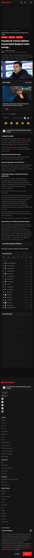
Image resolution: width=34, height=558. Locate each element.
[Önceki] (4, 109)
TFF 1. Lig (3, 423)
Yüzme (3, 510)
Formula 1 (4, 516)
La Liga (3, 437)
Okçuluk (3, 519)
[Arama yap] (21, 2)
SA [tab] (26, 257)
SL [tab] (3, 257)
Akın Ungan (12, 50)
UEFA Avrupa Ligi (5, 445)
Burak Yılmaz (12, 37)
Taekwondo (4, 522)
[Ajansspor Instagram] (2, 405)
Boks (2, 502)
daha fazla (28, 82)
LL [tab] (22, 257)
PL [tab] (18, 257)
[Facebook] (28, 118)
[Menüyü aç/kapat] (25, 2)
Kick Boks (4, 505)
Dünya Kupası (5, 456)
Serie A (3, 440)
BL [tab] (30, 257)
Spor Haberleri (5, 30)
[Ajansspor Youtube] (2, 411)
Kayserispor (4, 37)
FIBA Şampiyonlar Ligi (7, 468)
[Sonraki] (30, 109)
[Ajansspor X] (2, 402)
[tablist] (17, 257)
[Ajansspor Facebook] (2, 399)
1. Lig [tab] (8, 257)
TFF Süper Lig (19, 37)
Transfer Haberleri (6, 454)
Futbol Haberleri (16, 30)
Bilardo (3, 513)
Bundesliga (4, 431)
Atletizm (3, 499)
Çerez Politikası (5, 528)
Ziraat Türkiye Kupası (7, 451)
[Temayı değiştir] (30, 2)
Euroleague (4, 465)
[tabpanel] (17, 284)
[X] (31, 118)
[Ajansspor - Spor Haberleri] (6, 2)
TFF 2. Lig (3, 425)
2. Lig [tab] (13, 257)
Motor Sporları (5, 496)
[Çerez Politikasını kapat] (31, 531)
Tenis (2, 508)
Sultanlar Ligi (5, 485)
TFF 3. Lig (3, 428)
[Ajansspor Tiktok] (2, 408)
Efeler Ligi (4, 482)
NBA (2, 462)
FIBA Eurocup (5, 471)
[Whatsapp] (25, 118)
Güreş (3, 493)
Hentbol (3, 491)
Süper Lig (3, 420)
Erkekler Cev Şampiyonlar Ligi (9, 479)
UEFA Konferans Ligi (6, 448)
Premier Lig (4, 434)
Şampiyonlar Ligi (5, 442)
